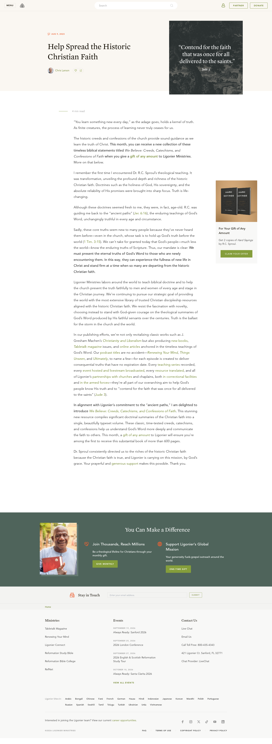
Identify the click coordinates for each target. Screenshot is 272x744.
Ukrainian (133, 704)
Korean (179, 698)
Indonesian (153, 698)
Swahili (91, 704)
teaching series (169, 365)
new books (179, 341)
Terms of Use (163, 730)
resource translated (169, 370)
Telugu (110, 704)
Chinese (90, 698)
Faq (144, 730)
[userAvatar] (223, 5)
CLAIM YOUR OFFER (236, 254)
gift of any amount (144, 156)
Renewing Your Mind (162, 353)
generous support (125, 463)
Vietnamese (156, 704)
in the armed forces (94, 383)
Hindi (141, 698)
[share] (80, 70)
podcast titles (110, 353)
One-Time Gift (178, 569)
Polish (201, 698)
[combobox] (131, 6)
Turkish (121, 704)
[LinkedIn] (223, 722)
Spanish (80, 704)
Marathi (190, 698)
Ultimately (100, 359)
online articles (130, 347)
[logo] (22, 5)
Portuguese (213, 698)
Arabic (68, 698)
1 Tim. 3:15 (92, 242)
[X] (198, 721)
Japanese (167, 698)
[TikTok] (207, 722)
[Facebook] (182, 722)
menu (10, 5)
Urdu (144, 704)
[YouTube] (215, 722)
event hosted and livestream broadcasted (113, 370)
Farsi (100, 698)
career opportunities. (124, 720)
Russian (69, 704)
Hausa (132, 698)
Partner (238, 5)
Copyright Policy (190, 730)
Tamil (101, 704)
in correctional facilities (180, 377)
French (110, 698)
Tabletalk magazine (88, 347)
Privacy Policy (218, 730)
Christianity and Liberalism (122, 341)
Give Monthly (105, 564)
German (121, 698)
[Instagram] (191, 722)
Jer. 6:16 (140, 213)
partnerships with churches (112, 377)
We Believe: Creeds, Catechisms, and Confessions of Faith (132, 411)
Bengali (79, 698)
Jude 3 (100, 395)
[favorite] (76, 70)
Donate (259, 5)
